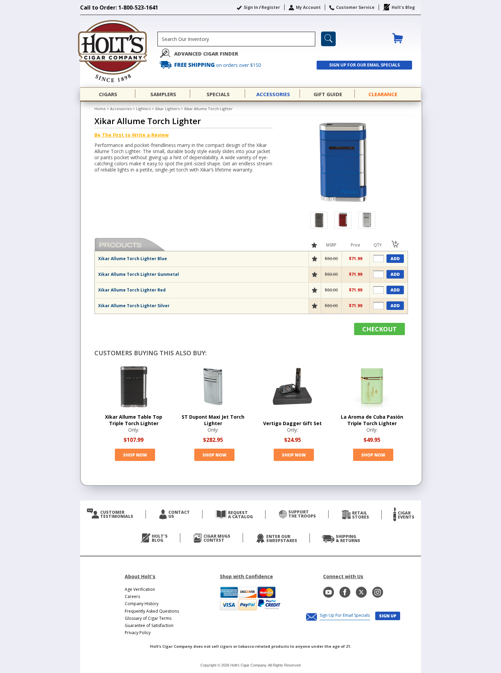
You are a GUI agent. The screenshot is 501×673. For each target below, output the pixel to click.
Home (100, 108)
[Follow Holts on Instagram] (377, 592)
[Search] (328, 38)
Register (270, 7)
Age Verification (140, 589)
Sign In (251, 7)
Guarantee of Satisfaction (149, 625)
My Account (308, 7)
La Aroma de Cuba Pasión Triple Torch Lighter (372, 420)
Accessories (121, 108)
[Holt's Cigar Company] (118, 51)
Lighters (143, 108)
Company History (141, 604)
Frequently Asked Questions (152, 611)
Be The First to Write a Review (131, 135)
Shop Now (135, 455)
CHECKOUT (379, 329)
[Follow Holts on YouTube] (328, 592)
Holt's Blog (403, 7)
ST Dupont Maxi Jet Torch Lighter (213, 420)
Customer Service (355, 7)
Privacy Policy (138, 632)
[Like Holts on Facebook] (344, 592)
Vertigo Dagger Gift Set (292, 423)
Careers (132, 596)
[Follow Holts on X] (361, 592)
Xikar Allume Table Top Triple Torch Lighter (133, 420)
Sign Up (387, 616)
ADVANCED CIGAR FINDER (206, 53)
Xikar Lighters (167, 108)
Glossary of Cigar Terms (148, 618)
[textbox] (236, 39)
